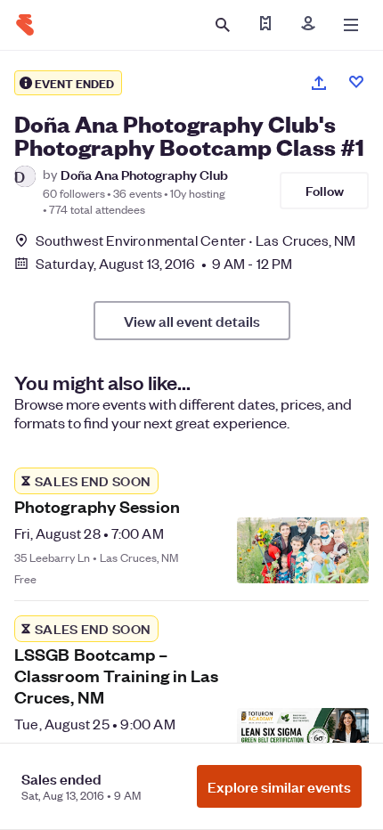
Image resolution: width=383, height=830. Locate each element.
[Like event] (356, 81)
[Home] (25, 25)
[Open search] (222, 24)
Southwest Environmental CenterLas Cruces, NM (196, 240)
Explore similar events (279, 786)
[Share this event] (319, 83)
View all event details (192, 320)
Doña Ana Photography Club (144, 174)
